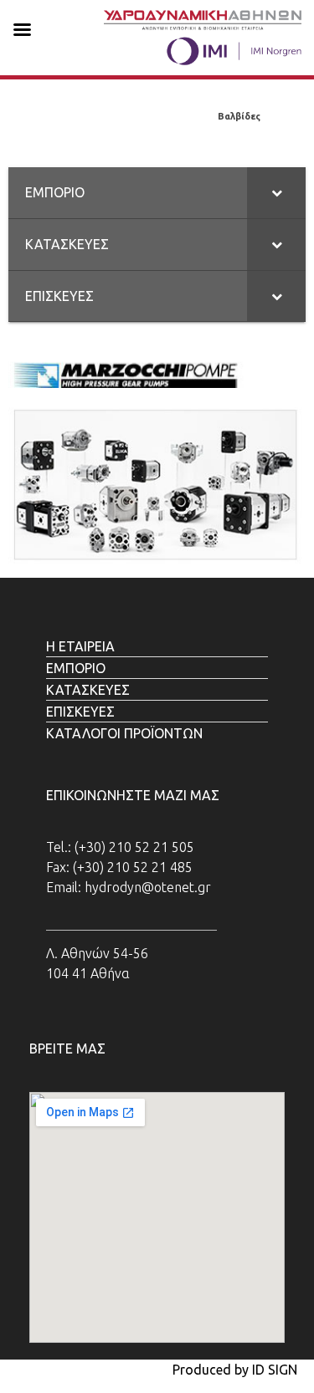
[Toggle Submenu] (276, 192)
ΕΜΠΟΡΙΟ (56, 116)
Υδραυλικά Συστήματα (148, 116)
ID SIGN (274, 1369)
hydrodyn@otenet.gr (148, 887)
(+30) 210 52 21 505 (134, 847)
